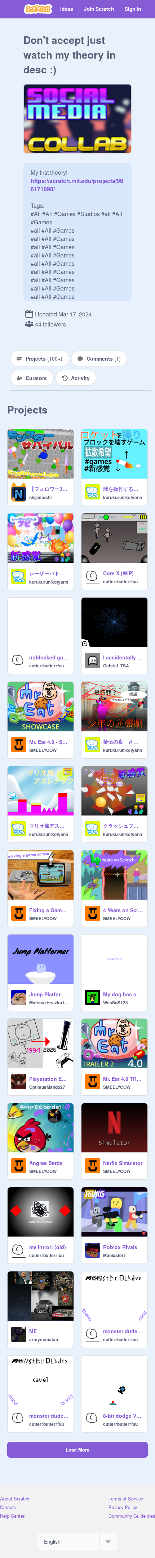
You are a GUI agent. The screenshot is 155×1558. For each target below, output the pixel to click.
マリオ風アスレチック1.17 (49, 825)
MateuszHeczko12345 (49, 1002)
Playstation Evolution (49, 1078)
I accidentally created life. (123, 657)
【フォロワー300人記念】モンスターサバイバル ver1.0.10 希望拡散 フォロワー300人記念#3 (49, 488)
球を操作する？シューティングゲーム (123, 488)
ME (33, 1331)
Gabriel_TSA (116, 665)
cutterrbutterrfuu (120, 581)
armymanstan (43, 1339)
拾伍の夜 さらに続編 (123, 741)
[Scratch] (38, 9)
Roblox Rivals (120, 1247)
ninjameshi (40, 497)
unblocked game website (49, 657)
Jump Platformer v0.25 (49, 994)
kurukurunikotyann (122, 497)
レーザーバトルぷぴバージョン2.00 (49, 573)
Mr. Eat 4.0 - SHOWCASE (49, 741)
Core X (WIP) (118, 573)
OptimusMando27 (47, 1087)
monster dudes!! (123, 1331)
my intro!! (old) (47, 1247)
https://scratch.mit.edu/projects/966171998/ (77, 180)
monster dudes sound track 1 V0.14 (49, 1415)
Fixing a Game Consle (49, 910)
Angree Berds (46, 1162)
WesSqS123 (115, 1002)
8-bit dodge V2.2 (123, 1415)
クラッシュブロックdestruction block (123, 825)
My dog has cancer (123, 994)
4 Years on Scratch (123, 910)
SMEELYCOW (43, 750)
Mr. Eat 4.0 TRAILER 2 (123, 1078)
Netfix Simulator (122, 1162)
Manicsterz (114, 1255)
